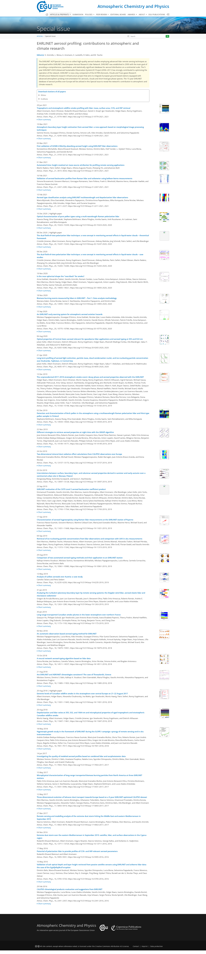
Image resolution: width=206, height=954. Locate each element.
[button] (128, 36)
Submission (77, 14)
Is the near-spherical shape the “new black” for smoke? (60, 276)
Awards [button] (132, 14)
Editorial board (118, 14)
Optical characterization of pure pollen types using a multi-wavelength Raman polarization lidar (78, 216)
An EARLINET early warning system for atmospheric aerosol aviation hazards (69, 314)
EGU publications (157, 14)
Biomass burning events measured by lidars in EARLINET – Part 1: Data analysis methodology (77, 298)
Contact (136, 946)
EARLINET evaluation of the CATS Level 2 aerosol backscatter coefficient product (71, 489)
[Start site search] (167, 36)
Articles (40, 36)
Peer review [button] (101, 14)
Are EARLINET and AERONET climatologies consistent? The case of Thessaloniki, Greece (74, 674)
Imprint (145, 946)
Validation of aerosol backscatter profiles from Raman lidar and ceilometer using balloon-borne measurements (84, 178)
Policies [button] (89, 14)
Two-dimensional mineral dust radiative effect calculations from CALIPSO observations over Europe (79, 454)
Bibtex (43, 95)
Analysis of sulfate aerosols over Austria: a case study (60, 576)
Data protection (156, 946)
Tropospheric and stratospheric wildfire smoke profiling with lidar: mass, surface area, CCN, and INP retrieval (83, 108)
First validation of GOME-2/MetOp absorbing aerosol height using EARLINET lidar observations (77, 146)
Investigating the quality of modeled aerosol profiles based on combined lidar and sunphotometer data (81, 756)
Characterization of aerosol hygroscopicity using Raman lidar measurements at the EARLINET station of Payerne (85, 519)
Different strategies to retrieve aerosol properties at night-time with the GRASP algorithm (75, 432)
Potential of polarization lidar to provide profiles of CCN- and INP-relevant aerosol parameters (77, 851)
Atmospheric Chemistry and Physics (133, 6)
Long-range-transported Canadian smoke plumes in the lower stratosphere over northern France (79, 614)
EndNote (44, 99)
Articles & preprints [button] (59, 14)
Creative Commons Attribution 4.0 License (112, 946)
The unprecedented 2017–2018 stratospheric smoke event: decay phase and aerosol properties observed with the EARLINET (90, 377)
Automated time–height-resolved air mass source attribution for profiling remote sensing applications (80, 165)
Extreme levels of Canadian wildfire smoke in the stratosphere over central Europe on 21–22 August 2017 (82, 693)
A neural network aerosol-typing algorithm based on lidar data (64, 658)
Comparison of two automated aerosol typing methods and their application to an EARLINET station (80, 557)
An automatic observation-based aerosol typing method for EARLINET (66, 633)
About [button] (142, 14)
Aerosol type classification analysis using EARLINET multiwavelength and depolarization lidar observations (82, 197)
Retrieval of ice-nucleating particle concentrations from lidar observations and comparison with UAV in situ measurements (89, 538)
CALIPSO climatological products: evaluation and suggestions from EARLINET (69, 889)
